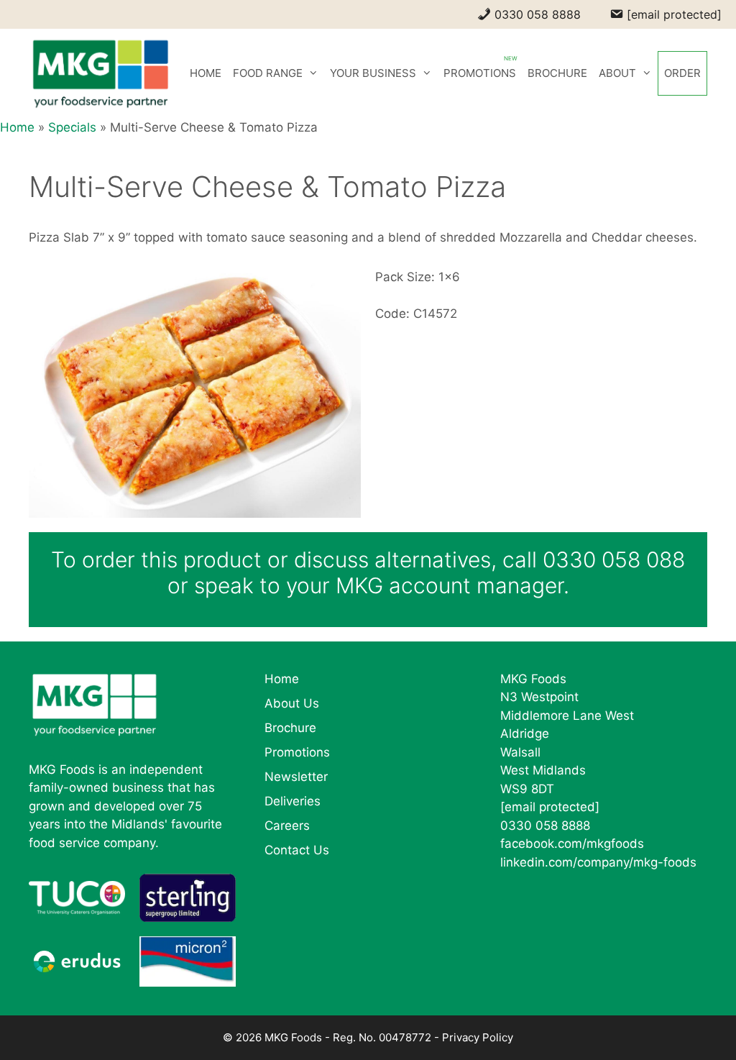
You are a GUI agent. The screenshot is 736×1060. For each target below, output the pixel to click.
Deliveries (292, 801)
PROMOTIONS (479, 73)
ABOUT (617, 73)
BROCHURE (557, 73)
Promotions (297, 752)
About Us (291, 703)
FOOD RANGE (268, 73)
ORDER (682, 73)
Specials (72, 127)
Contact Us (296, 850)
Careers (287, 825)
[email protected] (549, 807)
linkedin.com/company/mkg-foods (598, 862)
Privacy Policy (477, 1037)
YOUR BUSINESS (373, 73)
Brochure (290, 728)
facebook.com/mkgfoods (572, 843)
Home (17, 127)
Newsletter (296, 776)
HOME (205, 73)
